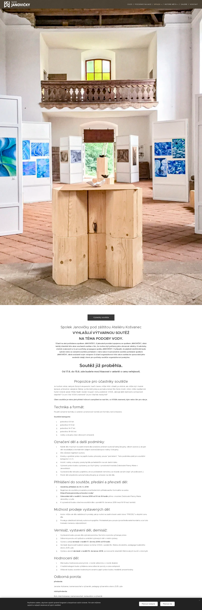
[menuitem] (130, 4)
